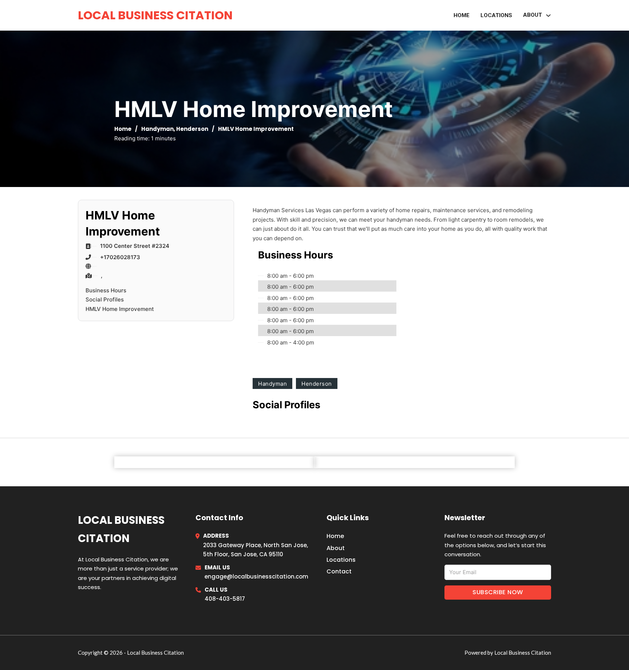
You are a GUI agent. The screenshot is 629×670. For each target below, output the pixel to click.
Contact (339, 571)
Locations (496, 15)
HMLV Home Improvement (120, 308)
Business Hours (106, 290)
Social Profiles (105, 299)
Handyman (157, 129)
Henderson (192, 129)
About (336, 548)
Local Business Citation (155, 15)
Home (462, 15)
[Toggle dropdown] (548, 15)
